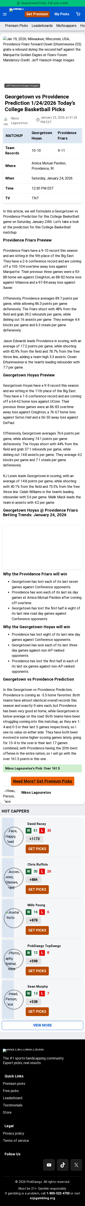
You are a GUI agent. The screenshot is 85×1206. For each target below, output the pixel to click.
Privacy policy (13, 1133)
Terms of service (16, 1141)
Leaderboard (12, 1098)
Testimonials (12, 1105)
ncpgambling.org (42, 1198)
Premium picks (14, 1084)
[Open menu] (4, 14)
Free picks (11, 1091)
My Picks (61, 14)
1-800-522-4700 (58, 1193)
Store (7, 1112)
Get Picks (37, 849)
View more (42, 1025)
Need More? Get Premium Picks (42, 781)
